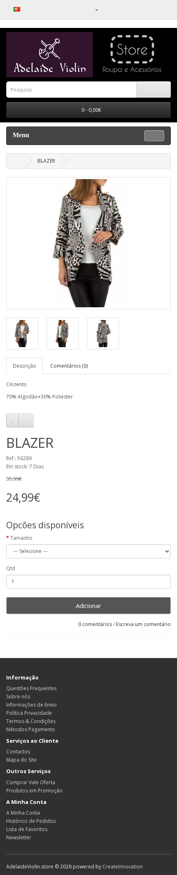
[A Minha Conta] (93, 9)
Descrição (24, 365)
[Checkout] (123, 9)
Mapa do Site (21, 759)
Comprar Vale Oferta (30, 782)
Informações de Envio (31, 704)
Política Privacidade (29, 712)
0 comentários (95, 624)
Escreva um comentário (143, 624)
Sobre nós (18, 696)
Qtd (10, 568)
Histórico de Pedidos (31, 820)
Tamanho (21, 537)
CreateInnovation (122, 866)
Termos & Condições (31, 721)
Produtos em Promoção (34, 790)
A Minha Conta (23, 812)
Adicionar (88, 605)
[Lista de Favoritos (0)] (105, 9)
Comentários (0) (69, 365)
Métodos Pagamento (30, 729)
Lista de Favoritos (26, 829)
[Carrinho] (113, 9)
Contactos (18, 751)
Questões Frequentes (31, 688)
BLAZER (46, 160)
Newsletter (18, 837)
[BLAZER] (88, 243)
